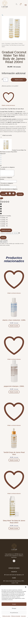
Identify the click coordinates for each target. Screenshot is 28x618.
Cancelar (20, 194)
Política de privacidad (15, 616)
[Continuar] (1, 198)
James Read (14, 43)
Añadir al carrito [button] (14, 325)
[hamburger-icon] (25, 5)
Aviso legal (23, 616)
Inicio (3, 43)
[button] (25, 587)
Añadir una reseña (6, 230)
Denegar (14, 608)
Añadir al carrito (19, 79)
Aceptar (14, 604)
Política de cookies (6, 616)
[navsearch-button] (16, 4)
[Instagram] (14, 561)
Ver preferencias (14, 612)
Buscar (3, 237)
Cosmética (7, 43)
